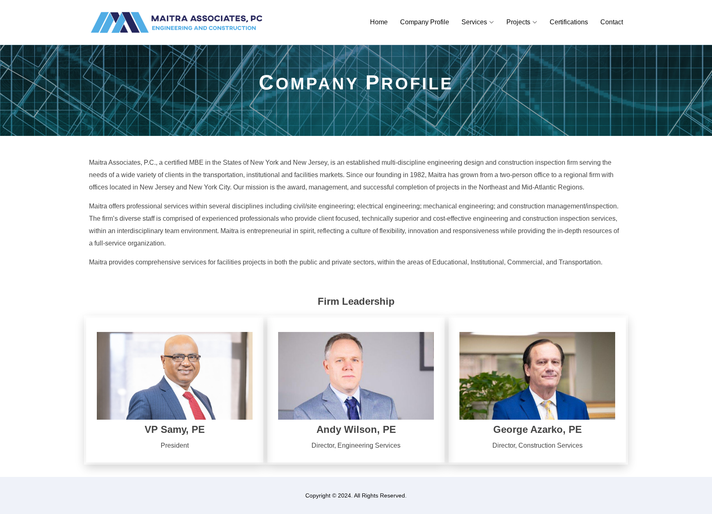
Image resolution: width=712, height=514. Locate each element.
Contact (611, 22)
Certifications (569, 22)
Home (379, 22)
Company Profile (424, 22)
